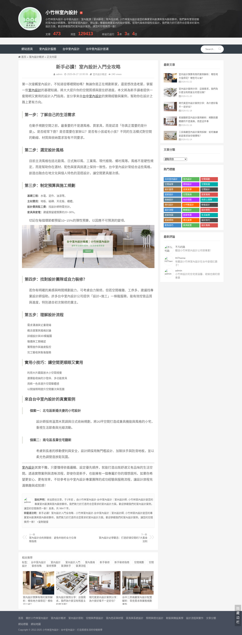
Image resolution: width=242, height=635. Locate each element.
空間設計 (205, 189)
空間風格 (187, 194)
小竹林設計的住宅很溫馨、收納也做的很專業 (197, 274)
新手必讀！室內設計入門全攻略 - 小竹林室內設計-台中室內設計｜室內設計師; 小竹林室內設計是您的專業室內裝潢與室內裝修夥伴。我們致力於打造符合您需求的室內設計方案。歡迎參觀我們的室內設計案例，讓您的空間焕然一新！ (88, 517)
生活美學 (205, 215)
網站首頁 (27, 49)
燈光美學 (187, 220)
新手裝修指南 (121, 562)
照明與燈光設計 (154, 618)
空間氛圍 (205, 184)
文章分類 (211, 618)
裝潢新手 (66, 565)
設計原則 (205, 210)
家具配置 (187, 225)
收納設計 (169, 199)
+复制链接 (42, 521)
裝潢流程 (81, 565)
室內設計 (34, 90)
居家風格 (205, 194)
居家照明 (169, 220)
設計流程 (169, 210)
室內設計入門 (72, 562)
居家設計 (169, 194)
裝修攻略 (37, 565)
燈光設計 (169, 205)
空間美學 (169, 184)
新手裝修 (105, 562)
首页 (23, 56)
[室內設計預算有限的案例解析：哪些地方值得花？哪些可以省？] (170, 81)
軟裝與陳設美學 (174, 618)
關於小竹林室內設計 (37, 618)
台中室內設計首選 (97, 49)
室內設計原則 (75, 618)
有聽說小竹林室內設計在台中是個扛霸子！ (196, 261)
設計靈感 (169, 189)
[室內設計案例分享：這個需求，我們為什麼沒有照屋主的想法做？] (170, 96)
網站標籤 (23, 624)
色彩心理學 (206, 199)
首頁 (20, 618)
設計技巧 (205, 220)
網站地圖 (36, 624)
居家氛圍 (169, 215)
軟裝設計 (205, 205)
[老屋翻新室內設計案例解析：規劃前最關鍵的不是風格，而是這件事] (170, 124)
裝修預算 (51, 565)
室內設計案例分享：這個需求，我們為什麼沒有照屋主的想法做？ (71, 601)
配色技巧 (169, 225)
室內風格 (90, 562)
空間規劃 (139, 562)
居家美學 (187, 189)
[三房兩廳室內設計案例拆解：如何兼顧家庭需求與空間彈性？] (170, 139)
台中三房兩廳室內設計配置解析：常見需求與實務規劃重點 (137, 601)
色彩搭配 (187, 199)
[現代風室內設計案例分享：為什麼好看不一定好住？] (170, 110)
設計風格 (205, 225)
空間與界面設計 (94, 618)
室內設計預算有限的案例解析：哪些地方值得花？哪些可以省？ (38, 601)
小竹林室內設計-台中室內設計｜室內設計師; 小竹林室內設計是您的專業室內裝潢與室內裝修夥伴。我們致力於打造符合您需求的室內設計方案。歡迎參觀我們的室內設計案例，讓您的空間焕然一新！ (89, 504)
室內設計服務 (47, 49)
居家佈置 (187, 215)
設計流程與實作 (194, 618)
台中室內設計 (71, 49)
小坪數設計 (188, 205)
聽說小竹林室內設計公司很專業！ (193, 248)
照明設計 (187, 184)
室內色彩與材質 (114, 618)
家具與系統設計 (134, 618)
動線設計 (187, 210)
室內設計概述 (36, 56)
